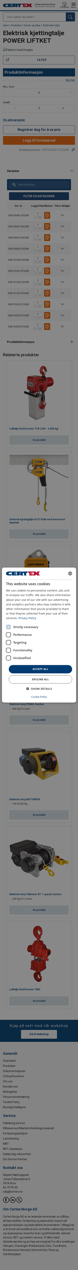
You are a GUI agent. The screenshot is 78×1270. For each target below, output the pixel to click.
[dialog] (39, 635)
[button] (39, 688)
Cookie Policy (39, 697)
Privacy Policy (27, 618)
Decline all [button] (40, 679)
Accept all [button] (40, 669)
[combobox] (70, 573)
